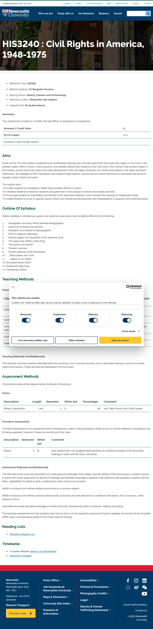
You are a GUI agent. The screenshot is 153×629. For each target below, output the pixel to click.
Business (104, 13)
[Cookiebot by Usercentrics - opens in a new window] (128, 287)
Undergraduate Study (17, 4)
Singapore (24, 605)
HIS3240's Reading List (22, 534)
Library (78, 3)
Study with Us (66, 13)
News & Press (122, 3)
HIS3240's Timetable (20, 555)
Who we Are (45, 13)
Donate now (17, 613)
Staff (109, 3)
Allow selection (77, 340)
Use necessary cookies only (32, 340)
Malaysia (11, 605)
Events (136, 3)
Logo (16, 14)
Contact (147, 3)
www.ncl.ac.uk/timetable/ (43, 551)
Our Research (86, 13)
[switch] (59, 320)
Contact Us (141, 610)
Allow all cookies (120, 340)
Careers (67, 3)
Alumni (118, 13)
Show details (129, 331)
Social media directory (135, 604)
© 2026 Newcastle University (137, 617)
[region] (76, 406)
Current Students (94, 3)
